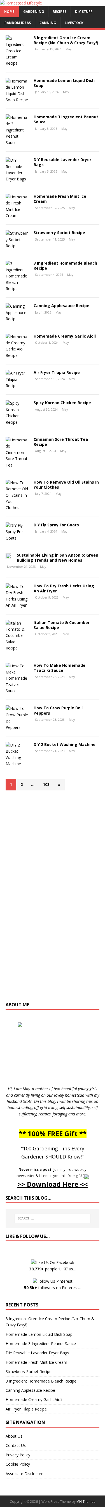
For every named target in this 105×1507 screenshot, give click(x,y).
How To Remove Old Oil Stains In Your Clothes (66, 484)
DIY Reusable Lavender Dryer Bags (62, 162)
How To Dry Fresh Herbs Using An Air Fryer (64, 588)
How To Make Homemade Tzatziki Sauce (59, 668)
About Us (14, 1436)
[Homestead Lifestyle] (21, 3)
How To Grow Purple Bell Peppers (58, 710)
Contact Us (16, 1445)
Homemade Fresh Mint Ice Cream (60, 199)
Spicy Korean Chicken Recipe (62, 402)
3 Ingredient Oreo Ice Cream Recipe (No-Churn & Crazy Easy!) (66, 40)
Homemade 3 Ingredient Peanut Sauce (66, 119)
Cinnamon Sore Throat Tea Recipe (61, 442)
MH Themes (85, 1501)
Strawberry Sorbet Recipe (59, 232)
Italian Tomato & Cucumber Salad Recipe (62, 625)
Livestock (74, 22)
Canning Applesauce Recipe (61, 305)
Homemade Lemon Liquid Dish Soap (64, 83)
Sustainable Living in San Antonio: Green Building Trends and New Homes (57, 557)
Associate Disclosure (24, 1473)
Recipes (59, 11)
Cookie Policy (18, 1464)
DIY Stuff (83, 11)
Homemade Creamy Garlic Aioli (65, 336)
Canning (47, 22)
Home (9, 11)
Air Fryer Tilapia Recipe (57, 372)
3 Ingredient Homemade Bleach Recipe (65, 265)
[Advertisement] (53, 899)
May (69, 49)
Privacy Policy (18, 1454)
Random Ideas (17, 22)
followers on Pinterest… (52, 1287)
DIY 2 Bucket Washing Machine (64, 744)
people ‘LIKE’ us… (52, 1268)
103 (46, 784)
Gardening (33, 11)
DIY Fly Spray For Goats (56, 525)
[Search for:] (52, 1218)
